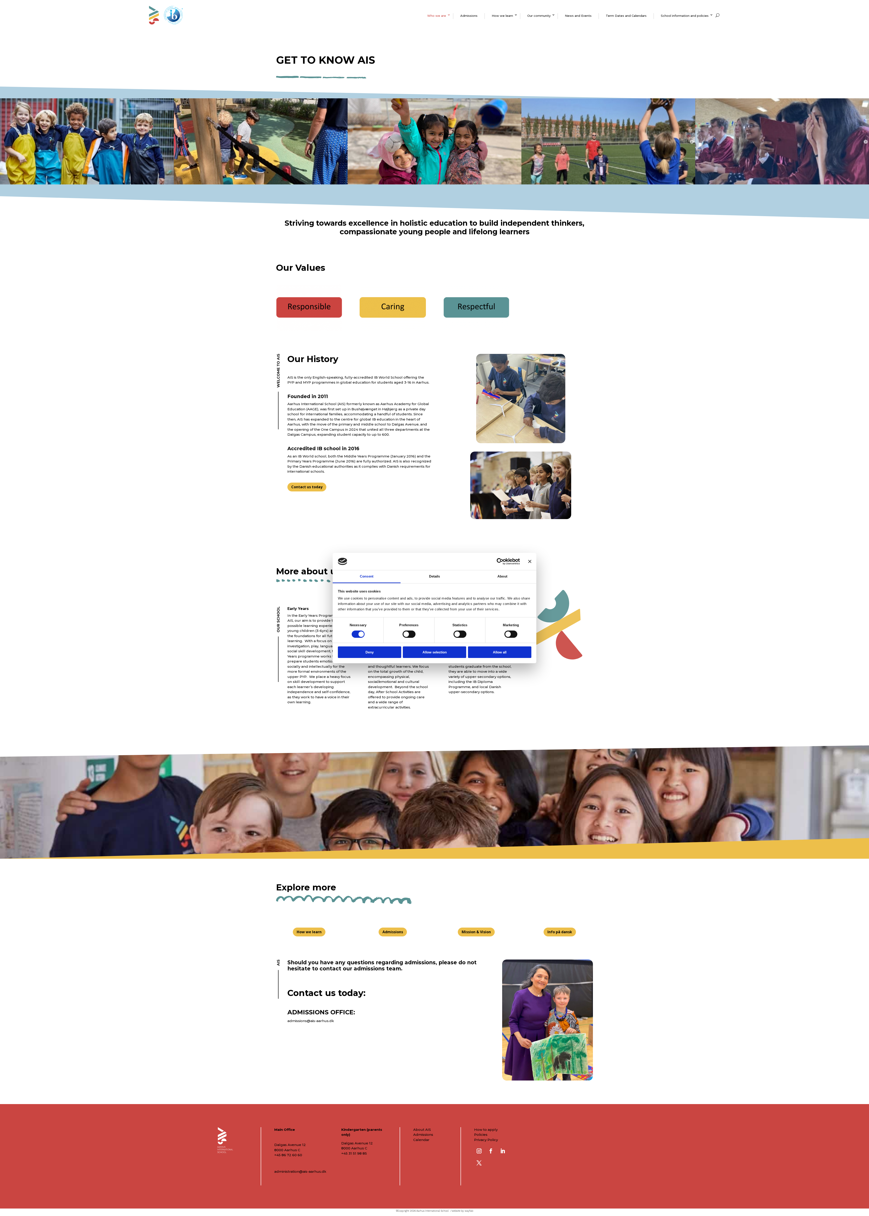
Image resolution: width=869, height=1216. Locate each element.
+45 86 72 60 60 (288, 1155)
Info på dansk (559, 931)
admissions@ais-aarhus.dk (310, 1021)
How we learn (502, 15)
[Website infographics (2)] (476, 329)
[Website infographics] (309, 329)
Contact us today (306, 486)
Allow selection (435, 652)
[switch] (409, 634)
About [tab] (502, 576)
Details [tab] (434, 576)
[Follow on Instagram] (479, 1151)
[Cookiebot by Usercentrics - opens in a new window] (500, 561)
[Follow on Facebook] (491, 1151)
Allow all (499, 652)
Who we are (436, 15)
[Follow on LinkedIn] (503, 1151)
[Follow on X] (479, 1163)
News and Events (578, 15)
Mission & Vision (476, 931)
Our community (539, 15)
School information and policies (685, 15)
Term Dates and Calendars (626, 15)
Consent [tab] (366, 576)
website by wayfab (462, 1210)
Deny (369, 652)
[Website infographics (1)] (393, 329)
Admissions (468, 15)
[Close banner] (529, 561)
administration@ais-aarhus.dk (300, 1171)
